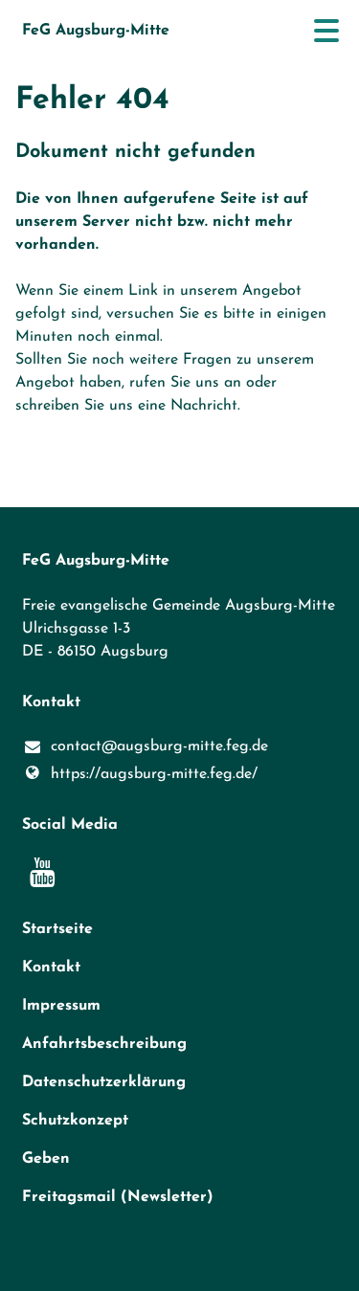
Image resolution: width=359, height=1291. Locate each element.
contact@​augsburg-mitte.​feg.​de (159, 746)
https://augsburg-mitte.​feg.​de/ (154, 774)
